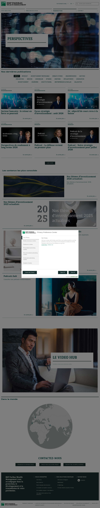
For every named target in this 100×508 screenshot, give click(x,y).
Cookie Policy (44, 244)
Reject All (62, 272)
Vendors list (50, 244)
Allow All (73, 272)
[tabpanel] (59, 242)
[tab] (30, 237)
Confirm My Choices (29, 272)
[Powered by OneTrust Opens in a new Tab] (72, 277)
